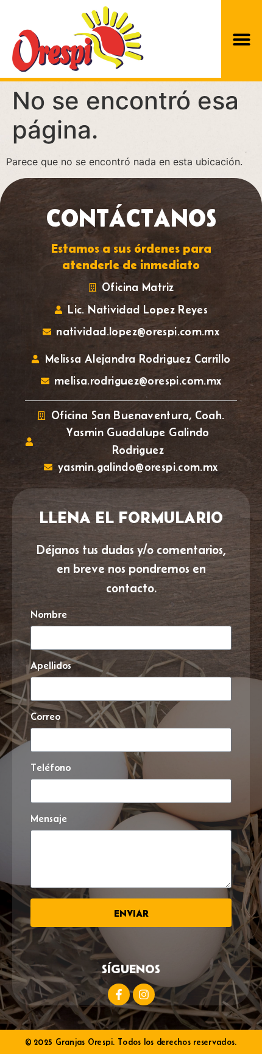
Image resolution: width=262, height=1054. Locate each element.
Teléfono (50, 767)
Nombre (48, 614)
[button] (241, 39)
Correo (45, 716)
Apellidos (50, 665)
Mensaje (48, 818)
